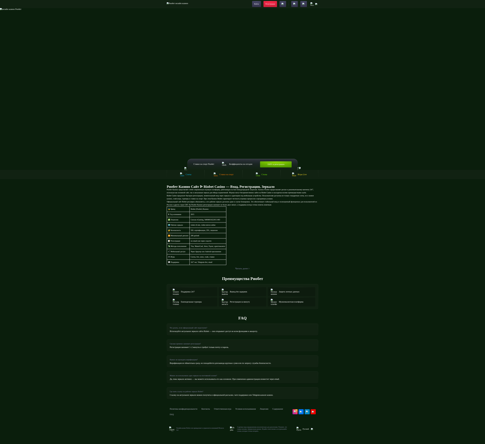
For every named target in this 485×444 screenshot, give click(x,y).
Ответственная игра (222, 409)
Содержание (277, 409)
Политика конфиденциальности (183, 409)
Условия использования (245, 409)
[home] (177, 4)
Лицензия (264, 409)
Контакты (205, 409)
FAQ (172, 414)
